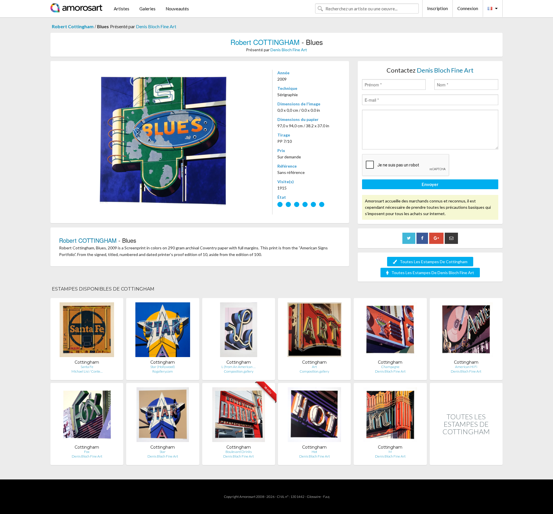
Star (163, 451)
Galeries (147, 8)
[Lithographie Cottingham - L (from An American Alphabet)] (238, 331)
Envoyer (430, 184)
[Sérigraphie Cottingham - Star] (163, 416)
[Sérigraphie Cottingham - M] (390, 416)
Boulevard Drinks (239, 451)
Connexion (467, 8)
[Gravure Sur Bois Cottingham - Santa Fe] (87, 331)
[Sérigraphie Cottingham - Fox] (86, 416)
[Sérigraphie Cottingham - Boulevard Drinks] (238, 416)
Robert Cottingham (73, 26)
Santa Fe (87, 367)
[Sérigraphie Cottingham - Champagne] (390, 331)
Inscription (437, 8)
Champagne (390, 367)
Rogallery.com (162, 371)
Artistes (121, 8)
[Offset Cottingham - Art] (314, 331)
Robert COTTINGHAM (265, 42)
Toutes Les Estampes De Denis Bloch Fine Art (432, 272)
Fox (87, 451)
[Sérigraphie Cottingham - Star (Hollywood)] (162, 331)
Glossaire (314, 496)
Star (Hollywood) (162, 367)
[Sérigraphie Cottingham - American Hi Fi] (466, 331)
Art (314, 367)
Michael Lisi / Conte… (87, 371)
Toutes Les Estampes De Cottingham (433, 261)
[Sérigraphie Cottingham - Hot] (314, 416)
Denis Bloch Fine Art (156, 26)
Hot (314, 451)
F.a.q (326, 496)
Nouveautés (177, 8)
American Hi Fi (466, 367)
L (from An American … (238, 367)
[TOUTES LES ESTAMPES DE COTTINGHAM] (466, 459)
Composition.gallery (238, 371)
